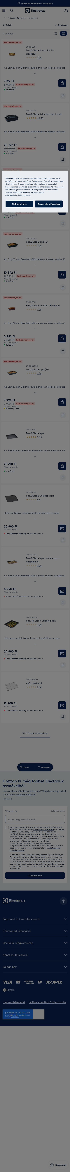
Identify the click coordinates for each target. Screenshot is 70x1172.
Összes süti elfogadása (49, 204)
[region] (35, 191)
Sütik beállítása (19, 204)
